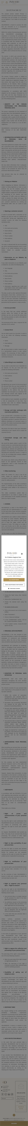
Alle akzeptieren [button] (14, 579)
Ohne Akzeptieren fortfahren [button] (14, 584)
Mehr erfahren (17, 576)
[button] (14, 588)
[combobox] (22, 554)
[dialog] (14, 563)
